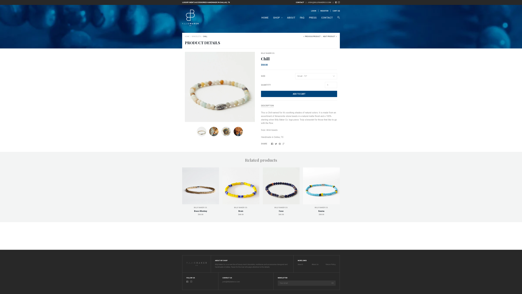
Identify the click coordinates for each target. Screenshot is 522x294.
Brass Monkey (200, 211)
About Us (315, 264)
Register (324, 11)
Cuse (281, 211)
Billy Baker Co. (268, 53)
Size (263, 76)
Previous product (312, 36)
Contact (327, 17)
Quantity (266, 85)
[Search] (338, 18)
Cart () (336, 11)
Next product (329, 36)
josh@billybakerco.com (319, 2)
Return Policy (331, 264)
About (291, 17)
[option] (220, 87)
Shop (276, 17)
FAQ (302, 17)
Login (313, 11)
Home (264, 17)
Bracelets (196, 36)
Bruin (240, 211)
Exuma (321, 211)
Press (313, 17)
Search (300, 264)
